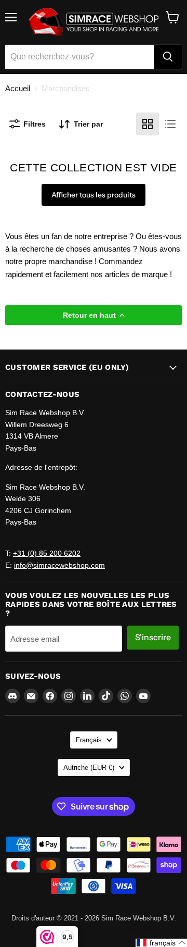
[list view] (170, 124)
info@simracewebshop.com (59, 565)
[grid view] (147, 124)
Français (89, 740)
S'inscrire (153, 637)
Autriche (88, 767)
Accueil (17, 88)
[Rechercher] (168, 57)
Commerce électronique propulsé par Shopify (93, 929)
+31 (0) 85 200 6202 (47, 553)
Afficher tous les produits (93, 195)
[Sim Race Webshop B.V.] (93, 22)
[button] (161, 943)
